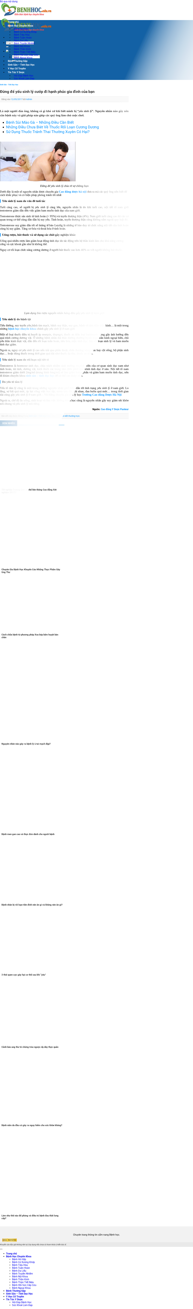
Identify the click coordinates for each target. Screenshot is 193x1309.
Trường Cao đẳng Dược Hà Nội (102, 394)
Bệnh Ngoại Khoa (23, 57)
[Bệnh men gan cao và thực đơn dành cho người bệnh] (45, 831)
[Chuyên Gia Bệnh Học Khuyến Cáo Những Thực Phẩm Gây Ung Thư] (49, 566)
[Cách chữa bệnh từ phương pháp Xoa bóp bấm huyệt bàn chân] (37, 631)
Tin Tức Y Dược (16, 72)
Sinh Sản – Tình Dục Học (21, 64)
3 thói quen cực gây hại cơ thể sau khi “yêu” (24, 974)
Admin (29, 99)
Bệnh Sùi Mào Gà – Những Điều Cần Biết (40, 122)
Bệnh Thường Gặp (17, 61)
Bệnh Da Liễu (19, 1270)
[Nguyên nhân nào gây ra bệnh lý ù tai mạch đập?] (60, 741)
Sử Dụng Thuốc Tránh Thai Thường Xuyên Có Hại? (48, 132)
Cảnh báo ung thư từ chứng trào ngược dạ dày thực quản (30, 1047)
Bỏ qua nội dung (8, 1)
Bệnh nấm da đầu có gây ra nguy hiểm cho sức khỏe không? (32, 1125)
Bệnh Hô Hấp (19, 1259)
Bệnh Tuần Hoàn (21, 1267)
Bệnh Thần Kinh (20, 1279)
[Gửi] (7, 46)
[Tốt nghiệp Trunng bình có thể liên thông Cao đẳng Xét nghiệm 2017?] (37, 487)
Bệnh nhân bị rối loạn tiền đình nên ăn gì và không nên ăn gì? (32, 904)
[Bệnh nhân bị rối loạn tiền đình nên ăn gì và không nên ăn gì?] (37, 902)
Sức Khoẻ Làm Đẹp (24, 78)
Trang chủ (13, 22)
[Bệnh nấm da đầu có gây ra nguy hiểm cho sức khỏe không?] (41, 1122)
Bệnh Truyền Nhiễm (22, 1273)
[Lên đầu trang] (1, 1249)
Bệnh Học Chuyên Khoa (20, 25)
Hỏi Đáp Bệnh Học (22, 1302)
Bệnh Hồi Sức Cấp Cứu (24, 1285)
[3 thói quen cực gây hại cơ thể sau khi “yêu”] (37, 972)
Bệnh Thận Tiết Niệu (23, 1282)
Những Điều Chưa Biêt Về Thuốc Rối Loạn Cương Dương (52, 127)
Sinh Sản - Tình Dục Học (9, 85)
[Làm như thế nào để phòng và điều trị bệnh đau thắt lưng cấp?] (45, 1212)
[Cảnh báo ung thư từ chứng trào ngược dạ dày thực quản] (37, 1044)
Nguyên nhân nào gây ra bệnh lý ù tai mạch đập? (26, 744)
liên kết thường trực (70, 416)
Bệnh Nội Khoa (20, 1276)
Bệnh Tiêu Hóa (20, 1265)
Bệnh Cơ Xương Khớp (23, 1262)
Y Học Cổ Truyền (17, 68)
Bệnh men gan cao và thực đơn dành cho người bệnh (28, 834)
